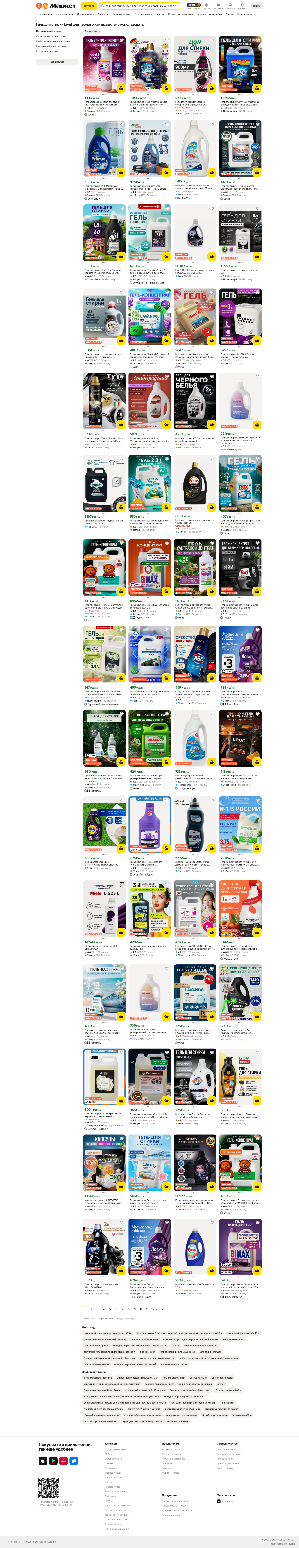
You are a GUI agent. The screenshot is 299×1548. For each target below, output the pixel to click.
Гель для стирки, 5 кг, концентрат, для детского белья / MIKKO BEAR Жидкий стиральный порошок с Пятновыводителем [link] (240, 1201)
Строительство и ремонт (117, 1519)
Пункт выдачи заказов (228, 1463)
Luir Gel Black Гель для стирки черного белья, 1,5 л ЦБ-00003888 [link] (194, 271)
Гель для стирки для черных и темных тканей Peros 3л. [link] (194, 521)
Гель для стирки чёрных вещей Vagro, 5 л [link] (240, 271)
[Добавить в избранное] (121, 40)
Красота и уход (112, 1487)
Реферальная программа (229, 1454)
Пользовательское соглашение (40, 1542)
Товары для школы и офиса (118, 1505)
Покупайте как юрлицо (173, 1459)
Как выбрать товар (171, 1449)
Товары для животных (116, 1515)
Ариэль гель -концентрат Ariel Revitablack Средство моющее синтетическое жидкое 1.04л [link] (236, 1031)
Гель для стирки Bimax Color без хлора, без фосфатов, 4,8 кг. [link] (149, 606)
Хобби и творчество (115, 1491)
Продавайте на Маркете (174, 1505)
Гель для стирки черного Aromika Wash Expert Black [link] (101, 1285)
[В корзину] (121, 88)
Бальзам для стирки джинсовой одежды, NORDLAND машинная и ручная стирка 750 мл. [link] (102, 1031)
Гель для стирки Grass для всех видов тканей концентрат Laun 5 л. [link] (149, 1201)
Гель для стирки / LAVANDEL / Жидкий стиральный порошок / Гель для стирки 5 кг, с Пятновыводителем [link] (149, 355)
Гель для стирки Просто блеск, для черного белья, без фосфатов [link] (192, 1115)
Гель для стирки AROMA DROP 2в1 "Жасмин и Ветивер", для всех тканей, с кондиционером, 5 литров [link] (104, 693)
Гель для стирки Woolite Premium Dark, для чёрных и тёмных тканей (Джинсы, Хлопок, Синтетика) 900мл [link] (104, 440)
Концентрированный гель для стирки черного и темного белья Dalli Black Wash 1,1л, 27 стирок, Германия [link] (194, 1201)
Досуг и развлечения (116, 1449)
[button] (92, 31)
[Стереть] (177, 6)
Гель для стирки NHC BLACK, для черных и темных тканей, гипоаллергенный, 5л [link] (237, 355)
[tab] (45, 14)
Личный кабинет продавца (175, 1501)
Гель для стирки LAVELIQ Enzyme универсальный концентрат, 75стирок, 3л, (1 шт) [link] (194, 187)
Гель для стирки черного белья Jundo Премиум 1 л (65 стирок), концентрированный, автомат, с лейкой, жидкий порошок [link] (103, 355)
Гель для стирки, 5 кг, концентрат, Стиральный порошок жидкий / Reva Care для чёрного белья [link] (239, 187)
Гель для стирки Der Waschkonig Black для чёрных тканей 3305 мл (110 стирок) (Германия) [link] (149, 103)
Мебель (109, 1454)
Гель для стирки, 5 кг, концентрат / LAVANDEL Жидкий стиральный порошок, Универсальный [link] (192, 1031)
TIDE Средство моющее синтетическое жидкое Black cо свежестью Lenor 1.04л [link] (101, 863)
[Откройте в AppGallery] (63, 1465)
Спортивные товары (115, 1510)
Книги (108, 1501)
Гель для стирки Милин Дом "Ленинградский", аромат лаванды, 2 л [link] (149, 439)
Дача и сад (110, 1496)
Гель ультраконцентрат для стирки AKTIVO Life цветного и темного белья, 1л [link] (102, 103)
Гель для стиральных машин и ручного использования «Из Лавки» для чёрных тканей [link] (240, 439)
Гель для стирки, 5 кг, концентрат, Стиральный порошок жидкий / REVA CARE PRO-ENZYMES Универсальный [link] (194, 355)
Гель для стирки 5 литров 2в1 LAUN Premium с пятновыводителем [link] (239, 777)
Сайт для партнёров (172, 1515)
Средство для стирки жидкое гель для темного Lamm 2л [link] (104, 522)
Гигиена (109, 1463)
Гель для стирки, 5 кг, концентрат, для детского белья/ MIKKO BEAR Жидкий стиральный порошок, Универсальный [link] (104, 606)
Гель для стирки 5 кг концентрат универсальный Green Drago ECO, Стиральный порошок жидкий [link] (147, 777)
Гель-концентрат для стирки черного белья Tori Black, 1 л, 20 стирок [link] (239, 606)
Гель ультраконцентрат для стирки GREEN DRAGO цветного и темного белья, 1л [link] (193, 606)
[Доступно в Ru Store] (73, 1465)
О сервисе (167, 1463)
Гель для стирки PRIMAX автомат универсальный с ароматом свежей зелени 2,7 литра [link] (103, 187)
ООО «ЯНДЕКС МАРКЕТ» (282, 1539)
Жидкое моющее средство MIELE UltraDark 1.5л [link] (102, 947)
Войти (257, 5)
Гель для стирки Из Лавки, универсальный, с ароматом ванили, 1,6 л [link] (148, 1031)
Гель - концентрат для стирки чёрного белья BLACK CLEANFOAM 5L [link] (149, 693)
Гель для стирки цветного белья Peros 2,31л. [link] (194, 1285)
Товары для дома (113, 1477)
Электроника (111, 1468)
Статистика (14, 1542)
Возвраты (167, 1468)
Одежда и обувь (113, 1473)
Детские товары (113, 1524)
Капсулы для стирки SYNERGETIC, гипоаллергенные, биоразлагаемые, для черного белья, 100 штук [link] (103, 1201)
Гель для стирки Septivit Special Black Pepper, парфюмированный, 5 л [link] (103, 1115)
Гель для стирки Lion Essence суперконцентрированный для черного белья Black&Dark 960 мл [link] (192, 103)
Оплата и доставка (171, 1454)
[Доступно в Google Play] (53, 1465)
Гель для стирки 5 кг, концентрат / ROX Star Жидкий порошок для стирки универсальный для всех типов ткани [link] (240, 522)
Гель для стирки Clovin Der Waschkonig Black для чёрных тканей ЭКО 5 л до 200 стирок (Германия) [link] (240, 103)
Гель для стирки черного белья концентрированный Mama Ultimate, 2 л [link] (149, 187)
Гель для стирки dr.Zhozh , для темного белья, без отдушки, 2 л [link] (194, 439)
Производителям (225, 1459)
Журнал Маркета (170, 1473)
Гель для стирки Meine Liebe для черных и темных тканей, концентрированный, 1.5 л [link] (146, 863)
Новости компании (226, 1449)
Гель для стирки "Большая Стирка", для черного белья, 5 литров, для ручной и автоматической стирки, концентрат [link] (148, 271)
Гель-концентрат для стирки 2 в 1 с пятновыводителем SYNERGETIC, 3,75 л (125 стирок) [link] (240, 863)
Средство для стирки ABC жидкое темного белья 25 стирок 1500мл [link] (192, 693)
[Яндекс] (291, 1544)
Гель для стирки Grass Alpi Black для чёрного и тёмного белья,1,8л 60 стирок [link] (103, 271)
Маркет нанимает (226, 1468)
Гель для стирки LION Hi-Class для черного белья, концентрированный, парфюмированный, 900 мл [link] (239, 1115)
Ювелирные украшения (117, 1529)
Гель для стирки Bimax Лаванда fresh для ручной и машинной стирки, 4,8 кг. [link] (240, 1285)
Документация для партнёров (177, 1510)
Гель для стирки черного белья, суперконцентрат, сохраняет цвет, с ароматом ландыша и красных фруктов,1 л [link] (239, 947)
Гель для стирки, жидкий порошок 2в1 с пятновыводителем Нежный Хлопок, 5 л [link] (149, 1115)
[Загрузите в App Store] (43, 1465)
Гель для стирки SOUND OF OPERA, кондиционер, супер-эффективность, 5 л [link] (195, 947)
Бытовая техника (113, 1459)
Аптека (108, 1482)
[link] (108, 1333)
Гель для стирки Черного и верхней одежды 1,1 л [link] (148, 947)
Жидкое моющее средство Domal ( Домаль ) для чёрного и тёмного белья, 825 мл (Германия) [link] (193, 863)
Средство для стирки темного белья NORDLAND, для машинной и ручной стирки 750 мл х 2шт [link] (103, 777)
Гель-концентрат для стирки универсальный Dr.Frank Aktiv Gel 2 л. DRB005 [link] (194, 777)
